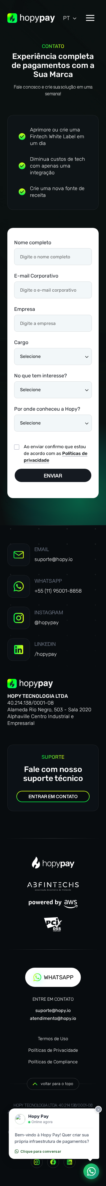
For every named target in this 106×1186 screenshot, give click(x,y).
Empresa (24, 309)
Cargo (21, 342)
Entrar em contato (53, 796)
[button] (70, 18)
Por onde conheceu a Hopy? (47, 409)
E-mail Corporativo (36, 276)
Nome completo (32, 242)
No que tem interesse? (40, 376)
